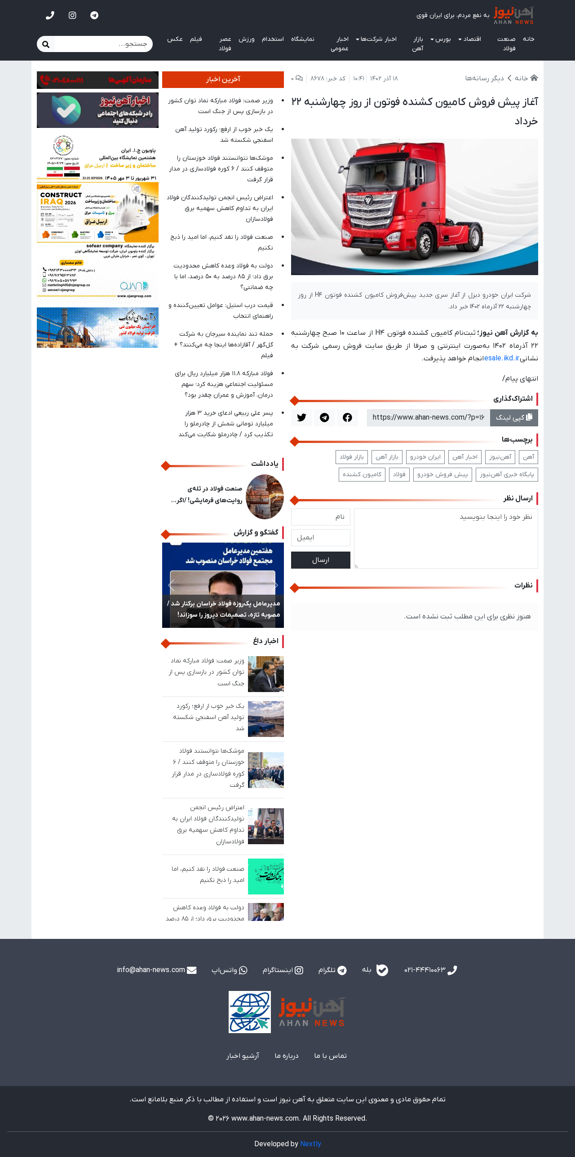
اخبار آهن (465, 457)
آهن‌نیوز (500, 457)
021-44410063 (425, 970)
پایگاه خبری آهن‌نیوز (507, 474)
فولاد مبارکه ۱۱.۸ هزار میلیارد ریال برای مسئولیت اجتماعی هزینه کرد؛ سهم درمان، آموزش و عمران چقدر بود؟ (224, 384)
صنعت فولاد (506, 44)
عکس (175, 39)
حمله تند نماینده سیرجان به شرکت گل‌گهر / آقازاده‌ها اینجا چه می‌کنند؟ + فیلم (223, 345)
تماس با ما (330, 1056)
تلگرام (327, 970)
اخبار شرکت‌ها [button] (379, 39)
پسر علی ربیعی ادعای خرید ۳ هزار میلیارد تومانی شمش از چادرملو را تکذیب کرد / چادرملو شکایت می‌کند (225, 424)
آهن (528, 457)
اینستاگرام (279, 970)
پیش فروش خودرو (442, 474)
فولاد (399, 474)
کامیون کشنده (362, 474)
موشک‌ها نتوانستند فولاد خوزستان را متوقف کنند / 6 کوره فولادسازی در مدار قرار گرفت (221, 169)
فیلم (196, 39)
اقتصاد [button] (472, 39)
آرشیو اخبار (242, 1056)
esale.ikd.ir (501, 358)
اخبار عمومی (340, 44)
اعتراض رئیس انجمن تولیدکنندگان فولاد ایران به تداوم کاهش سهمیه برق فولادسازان (220, 208)
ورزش (247, 39)
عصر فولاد (225, 44)
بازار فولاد (352, 457)
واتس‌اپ (225, 970)
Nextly (310, 1144)
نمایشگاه (302, 39)
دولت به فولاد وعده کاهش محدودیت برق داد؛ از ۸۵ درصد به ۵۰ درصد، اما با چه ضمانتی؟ (223, 277)
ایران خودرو (425, 457)
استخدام (273, 39)
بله (367, 970)
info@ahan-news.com (152, 970)
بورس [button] (443, 39)
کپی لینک (511, 417)
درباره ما (286, 1056)
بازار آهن (417, 44)
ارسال (320, 560)
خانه (529, 39)
